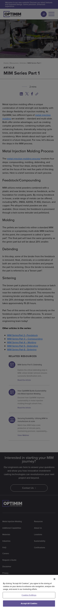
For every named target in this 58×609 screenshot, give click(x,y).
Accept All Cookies (29, 603)
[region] (29, 592)
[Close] (54, 579)
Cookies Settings (29, 595)
